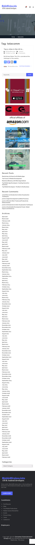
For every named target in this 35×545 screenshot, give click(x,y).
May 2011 (4, 340)
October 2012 (6, 306)
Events (5, 513)
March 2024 (5, 223)
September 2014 (6, 276)
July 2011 (4, 336)
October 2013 (5, 287)
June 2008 (5, 397)
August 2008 (5, 395)
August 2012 (5, 308)
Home (13, 37)
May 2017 (4, 250)
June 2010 (5, 363)
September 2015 (6, 270)
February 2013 (6, 299)
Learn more (7, 493)
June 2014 (5, 278)
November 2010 (6, 353)
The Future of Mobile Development (12, 178)
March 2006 (5, 455)
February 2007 (6, 431)
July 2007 (4, 421)
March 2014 (5, 282)
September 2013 (6, 289)
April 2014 (4, 280)
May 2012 (4, 314)
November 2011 (6, 327)
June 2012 (5, 312)
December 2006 (6, 436)
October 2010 (6, 355)
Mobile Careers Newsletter (10, 510)
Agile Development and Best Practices (18, 198)
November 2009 (6, 376)
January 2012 (5, 323)
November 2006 (6, 438)
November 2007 (6, 412)
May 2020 (4, 229)
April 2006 (5, 453)
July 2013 (4, 293)
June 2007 (5, 423)
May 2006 (4, 450)
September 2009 (6, 380)
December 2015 (6, 267)
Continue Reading (24, 66)
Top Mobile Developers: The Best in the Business (15, 187)
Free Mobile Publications (10, 508)
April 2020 (5, 231)
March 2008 (5, 404)
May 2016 (4, 259)
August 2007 (5, 419)
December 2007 (6, 410)
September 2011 (6, 331)
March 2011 (5, 344)
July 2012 (4, 310)
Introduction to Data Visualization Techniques (20, 204)
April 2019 (4, 235)
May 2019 (4, 233)
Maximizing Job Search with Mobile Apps (13, 176)
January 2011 (5, 348)
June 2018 (5, 240)
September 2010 (6, 357)
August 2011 (5, 333)
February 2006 (6, 457)
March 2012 (5, 318)
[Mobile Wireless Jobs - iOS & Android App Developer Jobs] (9, 7)
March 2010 (5, 370)
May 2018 (4, 242)
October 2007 (6, 414)
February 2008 (6, 406)
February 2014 (6, 284)
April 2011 (4, 342)
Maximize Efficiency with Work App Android (14, 180)
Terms (5, 517)
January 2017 (5, 253)
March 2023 (5, 227)
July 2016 (4, 255)
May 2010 (4, 365)
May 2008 (4, 399)
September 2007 (6, 416)
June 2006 (5, 448)
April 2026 (5, 216)
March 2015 (5, 272)
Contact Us (6, 519)
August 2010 (5, 359)
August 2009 (5, 382)
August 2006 (5, 444)
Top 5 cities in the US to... (14, 49)
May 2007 (4, 425)
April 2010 (4, 367)
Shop (4, 506)
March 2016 (5, 261)
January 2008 (6, 408)
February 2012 (6, 321)
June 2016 (5, 257)
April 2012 (4, 316)
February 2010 (6, 372)
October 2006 (6, 440)
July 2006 (4, 446)
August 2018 (5, 238)
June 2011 (4, 338)
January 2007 (6, 433)
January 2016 (5, 265)
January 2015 (5, 274)
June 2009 (5, 387)
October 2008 (6, 393)
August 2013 (5, 291)
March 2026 (5, 218)
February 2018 (6, 248)
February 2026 (6, 221)
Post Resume (7, 504)
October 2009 (6, 378)
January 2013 (5, 301)
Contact (21, 51)
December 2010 (6, 350)
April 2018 (4, 244)
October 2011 (5, 329)
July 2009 (4, 384)
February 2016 (6, 263)
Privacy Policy (7, 515)
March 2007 (5, 429)
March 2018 (5, 246)
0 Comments (21, 53)
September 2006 (6, 442)
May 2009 (4, 389)
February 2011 (6, 346)
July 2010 (4, 361)
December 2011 (6, 325)
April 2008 (5, 402)
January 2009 (6, 391)
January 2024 (6, 225)
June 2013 (4, 295)
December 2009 (6, 374)
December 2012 (6, 304)
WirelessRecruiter (10, 51)
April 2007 (5, 427)
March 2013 (5, 297)
